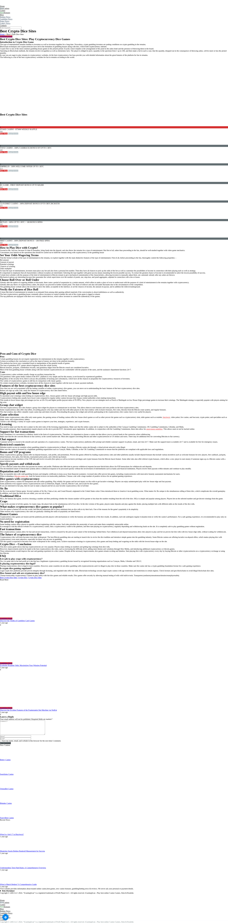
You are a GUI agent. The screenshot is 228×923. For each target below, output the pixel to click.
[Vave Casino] (5, 144)
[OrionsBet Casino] (6, 787)
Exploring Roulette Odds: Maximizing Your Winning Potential (23, 665)
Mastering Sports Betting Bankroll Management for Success (22, 851)
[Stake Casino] (5, 125)
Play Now (4, 134)
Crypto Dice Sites (35, 578)
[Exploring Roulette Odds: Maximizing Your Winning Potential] (114, 644)
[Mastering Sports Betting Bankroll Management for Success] (6, 849)
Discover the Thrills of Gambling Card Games (17, 621)
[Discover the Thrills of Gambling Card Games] (114, 599)
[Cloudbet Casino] (5, 199)
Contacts (3, 26)
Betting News (5, 17)
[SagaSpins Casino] (6, 772)
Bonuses (7, 13)
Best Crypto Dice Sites (8, 578)
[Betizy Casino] (6, 758)
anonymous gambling (154, 429)
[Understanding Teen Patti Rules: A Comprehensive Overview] (6, 866)
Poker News (4, 21)
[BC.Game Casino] (5, 181)
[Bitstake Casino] (6, 801)
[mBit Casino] (5, 236)
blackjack (166, 417)
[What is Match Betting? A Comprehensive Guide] (6, 882)
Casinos (6, 8)
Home (2, 6)
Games (2, 11)
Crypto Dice (22, 578)
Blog (2, 15)
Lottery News (5, 23)
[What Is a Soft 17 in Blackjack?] (6, 832)
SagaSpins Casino (7, 774)
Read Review (13, 134)
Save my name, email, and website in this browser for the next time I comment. (31, 741)
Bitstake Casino (6, 803)
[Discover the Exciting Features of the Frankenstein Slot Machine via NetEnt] (114, 689)
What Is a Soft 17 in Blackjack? (12, 834)
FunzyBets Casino (7, 818)
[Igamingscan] (10, 4)
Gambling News (6, 19)
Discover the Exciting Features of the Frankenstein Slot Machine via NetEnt (28, 710)
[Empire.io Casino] (5, 162)
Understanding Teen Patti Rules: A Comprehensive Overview (23, 868)
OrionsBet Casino (6, 789)
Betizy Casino (5, 760)
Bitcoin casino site (21, 476)
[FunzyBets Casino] (6, 816)
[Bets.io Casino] (5, 218)
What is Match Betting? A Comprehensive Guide (18, 884)
